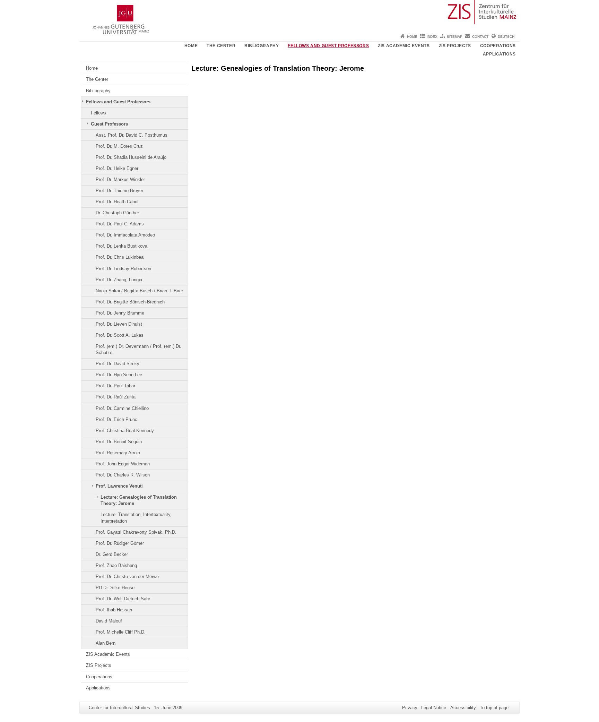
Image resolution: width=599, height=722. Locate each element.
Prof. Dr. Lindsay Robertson (123, 268)
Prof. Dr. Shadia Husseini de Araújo (131, 157)
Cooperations (498, 45)
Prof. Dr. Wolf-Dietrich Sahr (123, 598)
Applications (499, 54)
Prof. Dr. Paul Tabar (115, 385)
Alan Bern (105, 643)
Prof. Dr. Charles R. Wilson (123, 475)
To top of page (494, 707)
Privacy (409, 707)
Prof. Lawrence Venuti (119, 486)
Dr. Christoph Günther (117, 212)
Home (412, 36)
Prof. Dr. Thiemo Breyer (119, 190)
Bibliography (261, 45)
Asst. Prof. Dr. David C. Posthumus (131, 135)
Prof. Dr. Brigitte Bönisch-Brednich (130, 301)
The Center (221, 45)
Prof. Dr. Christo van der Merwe (127, 576)
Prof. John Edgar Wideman (123, 463)
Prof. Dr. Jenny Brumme (120, 313)
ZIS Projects (455, 45)
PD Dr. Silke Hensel (116, 587)
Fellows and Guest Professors (328, 45)
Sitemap (454, 36)
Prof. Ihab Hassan (114, 609)
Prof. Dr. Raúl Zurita (116, 396)
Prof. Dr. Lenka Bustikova (121, 246)
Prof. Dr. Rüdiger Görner (120, 543)
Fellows (98, 112)
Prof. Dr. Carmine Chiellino (122, 408)
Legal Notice (433, 707)
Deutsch (506, 36)
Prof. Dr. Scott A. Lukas (120, 335)
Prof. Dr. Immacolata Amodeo (125, 235)
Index (432, 36)
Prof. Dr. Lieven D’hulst (119, 324)
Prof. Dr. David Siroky (117, 363)
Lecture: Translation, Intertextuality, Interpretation (136, 517)
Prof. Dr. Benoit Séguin (119, 441)
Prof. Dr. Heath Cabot (117, 201)
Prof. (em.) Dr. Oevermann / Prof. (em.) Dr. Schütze (138, 349)
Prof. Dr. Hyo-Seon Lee (119, 374)
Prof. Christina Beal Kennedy (125, 430)
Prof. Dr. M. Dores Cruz (119, 146)
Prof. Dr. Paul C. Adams (120, 223)
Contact (480, 36)
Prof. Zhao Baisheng (116, 565)
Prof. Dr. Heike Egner (117, 168)
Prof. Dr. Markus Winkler (120, 179)
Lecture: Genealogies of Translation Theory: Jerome (139, 500)
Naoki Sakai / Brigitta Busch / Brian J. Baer (139, 290)
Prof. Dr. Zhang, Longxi (119, 279)
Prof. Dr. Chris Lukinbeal (120, 257)
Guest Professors (109, 124)
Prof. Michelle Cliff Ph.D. (121, 632)
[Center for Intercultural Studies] (299, 15)
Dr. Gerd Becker (112, 554)
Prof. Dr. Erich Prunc (116, 419)
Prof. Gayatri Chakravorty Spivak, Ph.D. (136, 532)
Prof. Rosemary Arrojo (118, 452)
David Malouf (109, 621)
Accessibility (463, 707)
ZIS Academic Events (403, 45)
